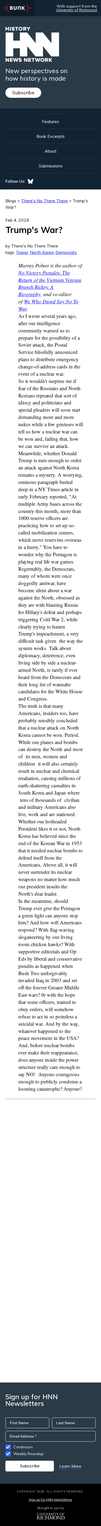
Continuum (23, 1447)
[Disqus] (50, 1166)
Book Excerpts (50, 136)
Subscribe (23, 92)
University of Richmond (76, 10)
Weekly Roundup (28, 1453)
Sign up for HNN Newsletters (50, 1500)
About (51, 151)
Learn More (70, 1466)
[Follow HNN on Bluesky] (30, 181)
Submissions (50, 165)
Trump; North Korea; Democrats (46, 252)
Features (50, 121)
